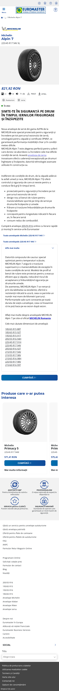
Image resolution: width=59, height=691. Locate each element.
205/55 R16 (27, 226)
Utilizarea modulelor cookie (14, 669)
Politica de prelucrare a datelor (16, 665)
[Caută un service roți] (55, 10)
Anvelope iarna (10, 609)
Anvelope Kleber (10, 601)
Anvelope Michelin (11, 597)
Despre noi (8, 618)
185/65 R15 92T (13, 332)
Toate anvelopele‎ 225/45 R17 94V (18, 241)
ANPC (5, 544)
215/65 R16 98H (13, 358)
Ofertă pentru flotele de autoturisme (19, 537)
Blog (5, 569)
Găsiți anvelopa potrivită (14, 529)
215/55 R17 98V (13, 355)
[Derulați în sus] (52, 685)
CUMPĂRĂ (27, 377)
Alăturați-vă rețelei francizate (16, 626)
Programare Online (11, 558)
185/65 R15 (8, 594)
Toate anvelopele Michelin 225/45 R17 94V (23, 235)
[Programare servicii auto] (39, 3)
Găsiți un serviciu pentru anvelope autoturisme (24, 525)
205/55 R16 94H (13, 338)
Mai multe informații (15, 470)
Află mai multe (12, 248)
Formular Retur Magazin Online (17, 548)
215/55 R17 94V (13, 352)
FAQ (4, 541)
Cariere (6, 634)
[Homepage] (2, 17)
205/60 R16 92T (13, 348)
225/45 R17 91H (13, 342)
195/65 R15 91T (13, 335)
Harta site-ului (8, 677)
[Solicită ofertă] (50, 3)
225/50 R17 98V (13, 361)
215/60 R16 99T (13, 365)
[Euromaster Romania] (30, 10)
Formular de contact (12, 565)
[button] (5, 17)
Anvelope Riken (10, 605)
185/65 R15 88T (13, 329)
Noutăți (6, 573)
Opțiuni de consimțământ (14, 684)
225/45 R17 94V (13, 345)
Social (7, 645)
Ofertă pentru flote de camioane (17, 533)
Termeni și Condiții (11, 673)
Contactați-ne (8, 681)
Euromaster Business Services (16, 630)
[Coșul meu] (56, 3)
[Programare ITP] (45, 3)
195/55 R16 (8, 590)
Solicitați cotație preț (12, 561)
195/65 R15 (8, 586)
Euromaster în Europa (13, 622)
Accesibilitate (9, 637)
